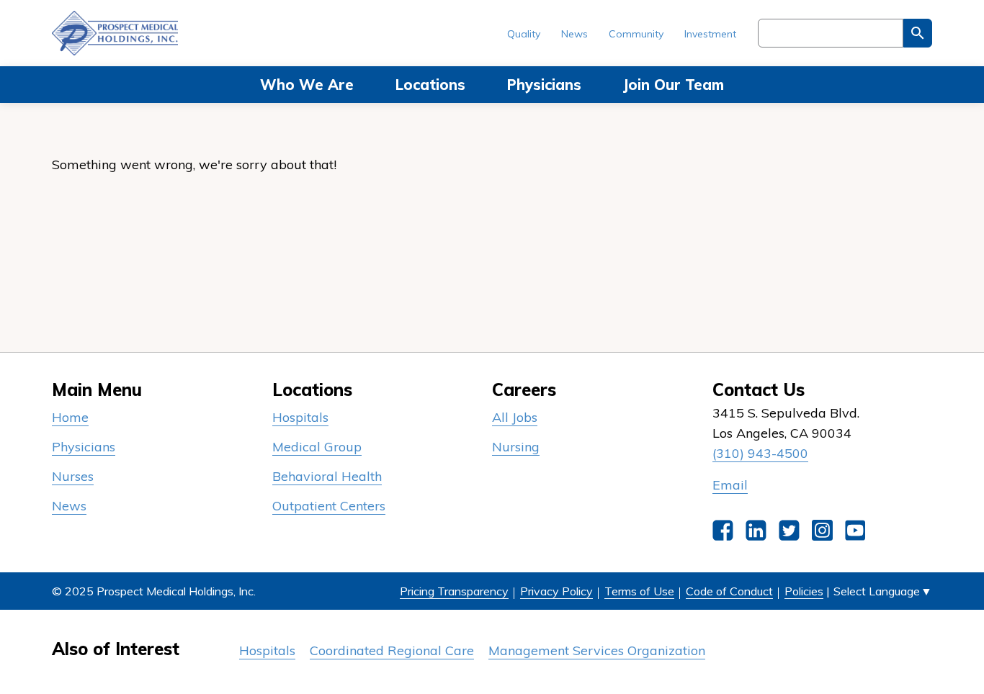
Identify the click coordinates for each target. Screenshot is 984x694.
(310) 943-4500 (760, 453)
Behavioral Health (327, 476)
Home (70, 417)
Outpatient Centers (328, 505)
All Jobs (514, 417)
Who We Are (307, 85)
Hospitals (300, 417)
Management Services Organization (596, 650)
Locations (430, 85)
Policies (803, 591)
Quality (523, 33)
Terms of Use (639, 591)
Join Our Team (673, 85)
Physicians (544, 85)
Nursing (516, 446)
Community (636, 33)
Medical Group (317, 446)
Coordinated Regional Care (392, 650)
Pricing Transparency (454, 591)
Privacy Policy (556, 591)
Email (730, 485)
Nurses (73, 476)
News (574, 33)
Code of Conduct (729, 591)
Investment (710, 33)
